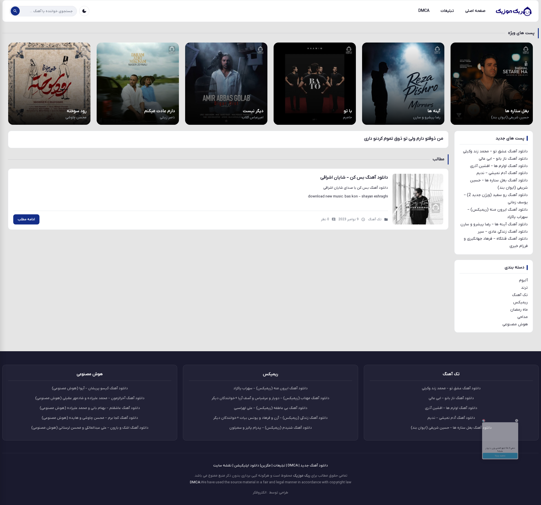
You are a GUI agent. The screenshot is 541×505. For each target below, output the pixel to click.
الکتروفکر (260, 492)
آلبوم (523, 280)
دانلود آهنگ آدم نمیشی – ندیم (502, 173)
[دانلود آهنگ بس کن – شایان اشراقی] (418, 199)
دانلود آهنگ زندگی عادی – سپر (503, 231)
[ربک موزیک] (513, 11)
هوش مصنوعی (515, 324)
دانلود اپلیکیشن (246, 465)
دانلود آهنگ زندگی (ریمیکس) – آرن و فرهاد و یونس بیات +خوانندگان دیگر (270, 417)
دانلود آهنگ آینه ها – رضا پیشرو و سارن (494, 224)
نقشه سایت (222, 465)
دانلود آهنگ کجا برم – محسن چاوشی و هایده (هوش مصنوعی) (90, 417)
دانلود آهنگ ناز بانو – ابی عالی (503, 158)
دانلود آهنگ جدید (314, 465)
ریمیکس (520, 302)
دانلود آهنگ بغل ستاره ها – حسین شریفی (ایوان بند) (451, 427)
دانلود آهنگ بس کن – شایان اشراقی (354, 177)
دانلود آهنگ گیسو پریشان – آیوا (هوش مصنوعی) (90, 388)
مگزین (266, 465)
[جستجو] (15, 10)
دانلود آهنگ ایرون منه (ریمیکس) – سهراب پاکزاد (270, 388)
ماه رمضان (519, 309)
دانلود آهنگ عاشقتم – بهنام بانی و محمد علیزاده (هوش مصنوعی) (90, 408)
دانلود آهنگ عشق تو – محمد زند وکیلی (495, 151)
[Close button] (532, 401)
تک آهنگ (520, 295)
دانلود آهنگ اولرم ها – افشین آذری (499, 166)
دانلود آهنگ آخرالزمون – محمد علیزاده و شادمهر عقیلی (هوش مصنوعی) (90, 398)
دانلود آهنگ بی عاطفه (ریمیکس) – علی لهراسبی (270, 408)
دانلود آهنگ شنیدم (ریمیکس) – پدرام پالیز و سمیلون (270, 427)
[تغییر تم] (84, 11)
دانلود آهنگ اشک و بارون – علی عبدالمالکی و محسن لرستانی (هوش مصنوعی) (89, 427)
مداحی (522, 317)
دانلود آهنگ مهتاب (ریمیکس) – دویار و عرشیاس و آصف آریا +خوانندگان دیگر (270, 398)
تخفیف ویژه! (500, 470)
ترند (524, 287)
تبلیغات (447, 11)
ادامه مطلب (26, 219)
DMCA (423, 11)
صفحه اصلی (475, 11)
